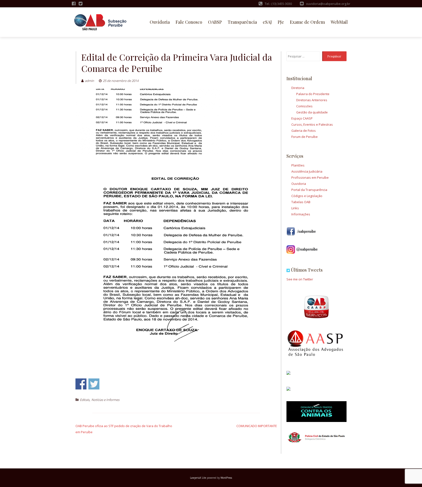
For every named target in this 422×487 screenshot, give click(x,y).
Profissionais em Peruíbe (310, 177)
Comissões (304, 106)
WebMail (339, 22)
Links (295, 208)
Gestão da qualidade (312, 112)
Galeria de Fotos (303, 130)
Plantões (298, 165)
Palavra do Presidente (312, 94)
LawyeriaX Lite (198, 477)
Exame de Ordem (307, 22)
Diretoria (297, 88)
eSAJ (267, 22)
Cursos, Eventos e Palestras (312, 124)
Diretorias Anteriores (311, 100)
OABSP (215, 22)
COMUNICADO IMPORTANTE (256, 426)
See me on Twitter (299, 279)
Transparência (242, 22)
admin (89, 80)
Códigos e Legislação (306, 196)
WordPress (226, 477)
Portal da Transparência (309, 190)
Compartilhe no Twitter (93, 383)
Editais (84, 400)
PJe (281, 22)
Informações (300, 214)
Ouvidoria (160, 22)
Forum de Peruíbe (304, 136)
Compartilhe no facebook (80, 383)
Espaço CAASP (302, 118)
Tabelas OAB (300, 202)
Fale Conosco (189, 22)
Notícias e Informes (105, 400)
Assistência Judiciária (306, 171)
